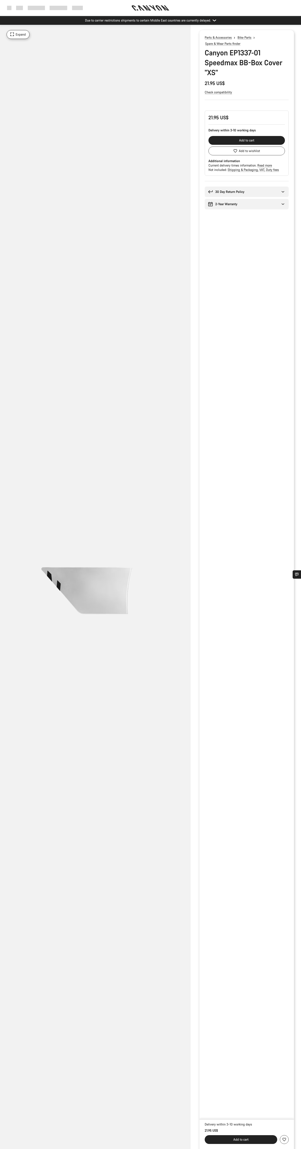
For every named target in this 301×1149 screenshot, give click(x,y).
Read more (264, 165)
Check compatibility (218, 92)
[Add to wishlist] (284, 1139)
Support (77, 8)
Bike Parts (244, 37)
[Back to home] (150, 8)
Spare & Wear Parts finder (222, 44)
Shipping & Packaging (243, 170)
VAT (262, 170)
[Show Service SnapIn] (297, 574)
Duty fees (272, 170)
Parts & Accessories (218, 37)
